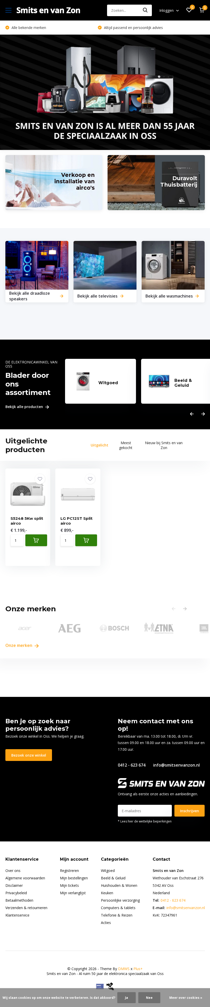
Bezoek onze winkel (28, 755)
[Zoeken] (145, 10)
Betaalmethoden (19, 900)
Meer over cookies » (185, 997)
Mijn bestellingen (74, 878)
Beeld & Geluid (113, 878)
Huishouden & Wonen (119, 885)
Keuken (107, 892)
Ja (126, 997)
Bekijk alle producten (24, 407)
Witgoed (108, 870)
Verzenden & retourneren (26, 907)
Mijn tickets (69, 885)
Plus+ (138, 968)
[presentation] (192, 414)
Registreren (69, 870)
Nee (149, 997)
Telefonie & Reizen (116, 915)
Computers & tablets (118, 907)
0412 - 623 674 (131, 765)
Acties (106, 922)
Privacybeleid (16, 892)
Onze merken (19, 645)
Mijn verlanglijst (73, 892)
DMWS (124, 968)
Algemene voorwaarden (25, 878)
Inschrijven (189, 810)
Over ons (12, 870)
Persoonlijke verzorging (120, 900)
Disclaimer (14, 885)
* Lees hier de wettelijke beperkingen (145, 821)
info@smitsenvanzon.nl (176, 765)
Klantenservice (17, 915)
